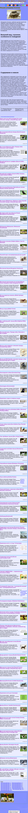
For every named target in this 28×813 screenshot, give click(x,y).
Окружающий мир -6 (17, 785)
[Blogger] (12, 5)
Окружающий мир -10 (17, 787)
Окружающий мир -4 (17, 784)
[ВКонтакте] (6, 5)
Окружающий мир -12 (18, 789)
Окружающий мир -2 (17, 783)
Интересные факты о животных (14, 1)
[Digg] (13, 5)
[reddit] (15, 5)
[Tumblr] (19, 5)
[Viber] (21, 5)
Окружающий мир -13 (6, 790)
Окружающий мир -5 (6, 785)
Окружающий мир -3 (6, 784)
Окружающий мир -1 (6, 783)
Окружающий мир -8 (17, 786)
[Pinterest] (27, 5)
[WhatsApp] (23, 5)
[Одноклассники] (8, 5)
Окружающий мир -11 (6, 789)
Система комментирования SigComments (7, 116)
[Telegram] (25, 5)
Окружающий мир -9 (6, 787)
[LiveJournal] (17, 5)
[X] (10, 5)
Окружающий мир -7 (6, 786)
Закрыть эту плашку (13, 812)
